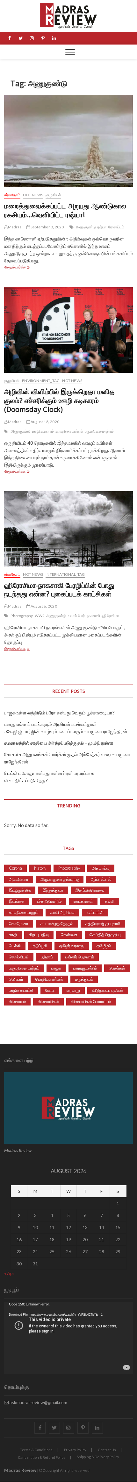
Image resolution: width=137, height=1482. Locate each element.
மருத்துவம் (84, 979)
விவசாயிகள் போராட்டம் (91, 1001)
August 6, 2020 (43, 606)
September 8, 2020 (47, 227)
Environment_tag (41, 380)
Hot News (33, 194)
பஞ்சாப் (47, 956)
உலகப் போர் (76, 615)
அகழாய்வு (101, 868)
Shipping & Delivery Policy (98, 1457)
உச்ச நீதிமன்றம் (49, 901)
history (40, 868)
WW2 (40, 615)
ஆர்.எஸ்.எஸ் (101, 879)
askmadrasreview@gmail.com (38, 1402)
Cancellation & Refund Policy (41, 1457)
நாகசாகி (93, 615)
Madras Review (20, 1470)
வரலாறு (73, 990)
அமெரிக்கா (18, 879)
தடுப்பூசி (40, 945)
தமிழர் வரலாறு (71, 945)
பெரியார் (16, 979)
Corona (15, 868)
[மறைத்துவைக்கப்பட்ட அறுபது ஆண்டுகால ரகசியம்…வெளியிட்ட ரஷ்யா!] (68, 141)
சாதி (13, 934)
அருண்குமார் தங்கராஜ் (59, 879)
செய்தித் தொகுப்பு (105, 934)
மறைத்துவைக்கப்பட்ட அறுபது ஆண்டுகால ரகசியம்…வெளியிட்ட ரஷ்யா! (65, 210)
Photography (22, 615)
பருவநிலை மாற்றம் (99, 431)
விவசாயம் (17, 1001)
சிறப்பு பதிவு (39, 934)
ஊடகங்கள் (83, 901)
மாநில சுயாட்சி (21, 990)
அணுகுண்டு (86, 227)
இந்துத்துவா (53, 890)
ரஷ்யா (102, 227)
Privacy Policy (75, 1450)
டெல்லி (15, 945)
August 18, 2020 (44, 421)
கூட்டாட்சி (95, 912)
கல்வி (109, 901)
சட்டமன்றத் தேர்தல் (56, 923)
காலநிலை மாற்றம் (69, 431)
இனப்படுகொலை (90, 890)
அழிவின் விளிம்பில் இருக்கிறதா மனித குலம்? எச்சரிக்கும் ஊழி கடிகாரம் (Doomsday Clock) (59, 400)
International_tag (65, 574)
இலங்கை (17, 901)
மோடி (49, 990)
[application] (68, 1338)
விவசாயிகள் (48, 1001)
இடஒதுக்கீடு (20, 890)
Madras (14, 227)
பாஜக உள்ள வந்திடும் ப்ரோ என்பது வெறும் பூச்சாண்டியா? (59, 712)
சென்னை (69, 934)
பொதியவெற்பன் (49, 979)
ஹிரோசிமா (110, 615)
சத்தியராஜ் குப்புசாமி (102, 923)
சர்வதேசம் (12, 194)
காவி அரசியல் (62, 912)
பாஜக (56, 968)
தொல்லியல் (19, 956)
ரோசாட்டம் (116, 227)
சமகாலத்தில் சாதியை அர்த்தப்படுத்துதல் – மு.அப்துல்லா (58, 743)
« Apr (9, 1273)
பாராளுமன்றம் (85, 968)
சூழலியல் (53, 194)
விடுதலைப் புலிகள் (107, 990)
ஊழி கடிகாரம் (43, 431)
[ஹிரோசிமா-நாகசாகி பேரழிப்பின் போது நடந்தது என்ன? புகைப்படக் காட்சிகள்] (68, 529)
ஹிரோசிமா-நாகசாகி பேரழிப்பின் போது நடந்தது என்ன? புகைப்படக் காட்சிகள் (59, 589)
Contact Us (107, 1450)
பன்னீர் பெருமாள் (79, 956)
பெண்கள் (117, 968)
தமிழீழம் (104, 945)
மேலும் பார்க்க (31, 267)
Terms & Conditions (36, 1450)
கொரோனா (18, 923)
